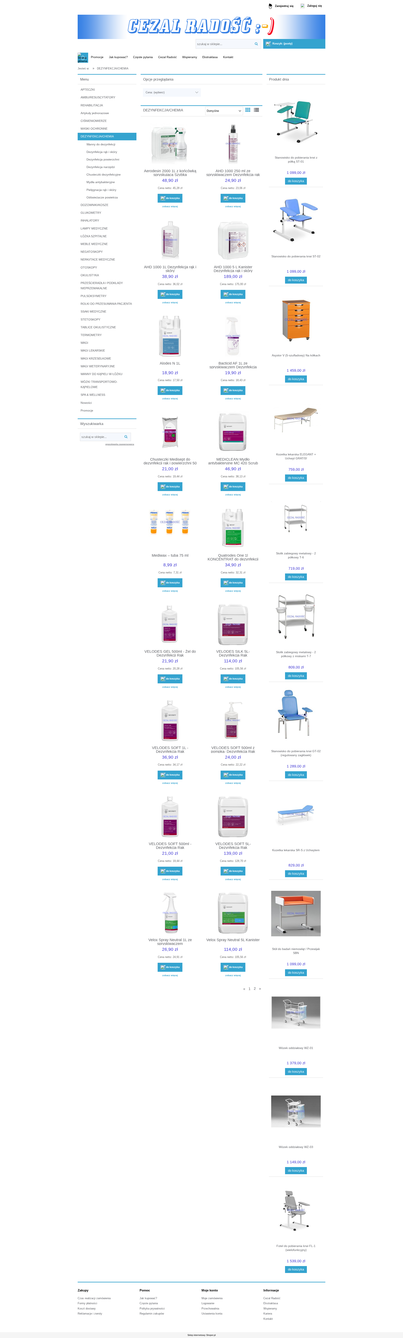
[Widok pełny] (256, 110)
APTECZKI (88, 89)
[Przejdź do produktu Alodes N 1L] (170, 337)
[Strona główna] (201, 25)
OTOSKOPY (89, 267)
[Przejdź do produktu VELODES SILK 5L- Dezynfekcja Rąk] (233, 625)
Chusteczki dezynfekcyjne (103, 174)
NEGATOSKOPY (92, 251)
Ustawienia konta (212, 1313)
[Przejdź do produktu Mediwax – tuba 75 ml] (170, 529)
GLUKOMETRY (91, 212)
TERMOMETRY (91, 335)
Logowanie (208, 1303)
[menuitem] (97, 57)
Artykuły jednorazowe (95, 113)
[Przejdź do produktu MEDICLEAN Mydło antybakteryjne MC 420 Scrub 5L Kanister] (233, 433)
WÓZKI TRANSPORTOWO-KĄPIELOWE (99, 384)
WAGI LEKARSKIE (93, 350)
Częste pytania (149, 1303)
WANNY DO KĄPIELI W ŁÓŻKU (101, 374)
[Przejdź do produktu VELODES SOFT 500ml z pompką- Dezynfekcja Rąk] (233, 721)
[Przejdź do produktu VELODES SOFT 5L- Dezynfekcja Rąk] (233, 817)
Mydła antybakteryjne (100, 182)
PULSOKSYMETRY (93, 296)
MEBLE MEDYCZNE (94, 244)
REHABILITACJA (92, 105)
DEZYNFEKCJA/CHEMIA (97, 136)
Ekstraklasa (270, 1303)
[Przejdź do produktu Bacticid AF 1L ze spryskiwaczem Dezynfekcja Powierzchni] (233, 337)
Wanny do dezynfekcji (100, 144)
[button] (170, 206)
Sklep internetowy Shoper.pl (201, 1335)
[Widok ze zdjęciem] (247, 110)
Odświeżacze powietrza (102, 197)
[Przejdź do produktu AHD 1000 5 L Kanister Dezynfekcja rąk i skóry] (233, 241)
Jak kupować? (148, 1298)
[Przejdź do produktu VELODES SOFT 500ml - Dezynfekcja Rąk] (170, 817)
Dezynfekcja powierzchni (102, 159)
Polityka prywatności (152, 1308)
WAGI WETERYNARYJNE (98, 366)
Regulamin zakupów (152, 1313)
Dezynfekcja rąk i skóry (101, 152)
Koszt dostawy (87, 1308)
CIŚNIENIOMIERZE (94, 120)
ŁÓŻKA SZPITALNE (94, 236)
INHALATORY (90, 220)
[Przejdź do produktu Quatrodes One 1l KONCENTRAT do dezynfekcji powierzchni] (233, 529)
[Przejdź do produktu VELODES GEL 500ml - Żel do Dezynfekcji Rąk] (170, 625)
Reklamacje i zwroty (90, 1313)
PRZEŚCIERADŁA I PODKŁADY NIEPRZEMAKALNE (102, 285)
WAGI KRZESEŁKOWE (96, 358)
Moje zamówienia (212, 1298)
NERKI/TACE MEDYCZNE (98, 259)
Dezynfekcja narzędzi (100, 167)
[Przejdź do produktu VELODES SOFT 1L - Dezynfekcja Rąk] (170, 721)
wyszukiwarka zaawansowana (119, 444)
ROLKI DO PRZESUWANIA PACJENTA (106, 303)
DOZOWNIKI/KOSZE (94, 205)
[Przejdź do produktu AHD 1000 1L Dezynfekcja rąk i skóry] (170, 241)
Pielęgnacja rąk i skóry (101, 190)
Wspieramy (270, 1308)
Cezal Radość (271, 1298)
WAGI (84, 342)
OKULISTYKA (90, 275)
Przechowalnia (210, 1308)
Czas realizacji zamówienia (94, 1298)
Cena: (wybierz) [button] (155, 92)
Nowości (86, 402)
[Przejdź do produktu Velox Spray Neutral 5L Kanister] (233, 913)
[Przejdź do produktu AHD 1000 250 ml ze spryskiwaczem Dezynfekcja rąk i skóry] (233, 144)
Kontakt (268, 1318)
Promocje (87, 410)
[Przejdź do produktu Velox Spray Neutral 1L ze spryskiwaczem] (170, 913)
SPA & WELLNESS (93, 394)
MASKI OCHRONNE (94, 128)
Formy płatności (87, 1303)
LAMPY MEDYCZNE (94, 228)
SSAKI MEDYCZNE (93, 311)
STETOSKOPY (90, 319)
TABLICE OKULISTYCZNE (98, 327)
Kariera (267, 1313)
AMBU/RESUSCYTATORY (98, 97)
